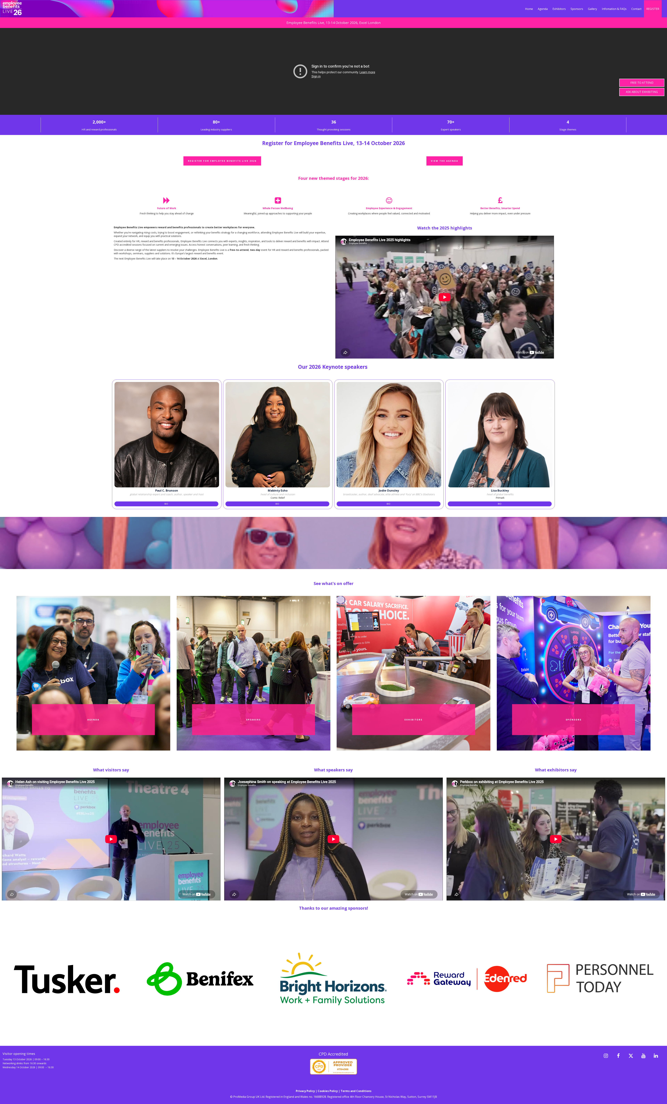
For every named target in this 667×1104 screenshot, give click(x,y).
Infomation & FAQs (614, 9)
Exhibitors (559, 9)
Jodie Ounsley (389, 490)
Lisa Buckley (500, 490)
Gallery (592, 9)
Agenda (543, 9)
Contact (636, 9)
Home (529, 9)
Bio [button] (166, 503)
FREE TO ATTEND (641, 83)
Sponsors (577, 9)
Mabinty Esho (278, 490)
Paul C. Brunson (166, 490)
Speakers (253, 719)
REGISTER (652, 9)
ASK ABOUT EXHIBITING (642, 92)
